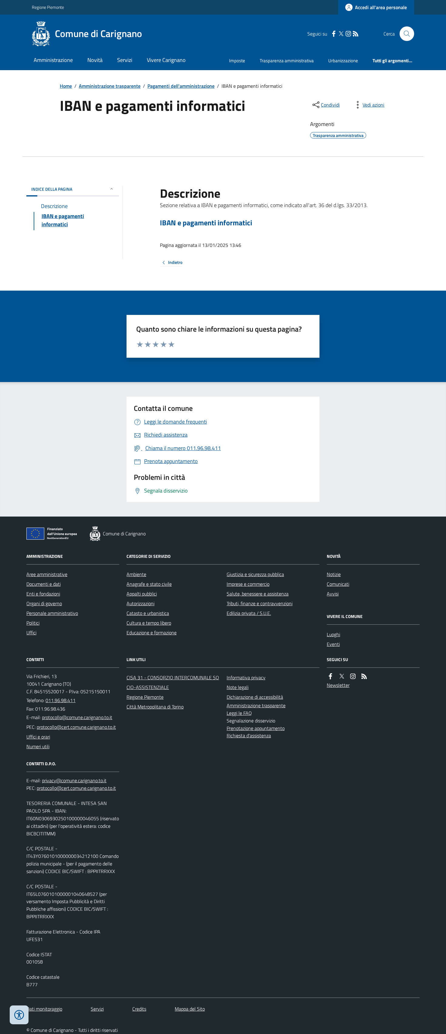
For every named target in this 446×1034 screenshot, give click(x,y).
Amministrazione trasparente (109, 86)
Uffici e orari (38, 736)
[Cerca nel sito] (404, 33)
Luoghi (333, 634)
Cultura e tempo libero (149, 622)
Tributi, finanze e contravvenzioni (259, 603)
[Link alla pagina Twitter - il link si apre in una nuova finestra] (341, 34)
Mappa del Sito (190, 1008)
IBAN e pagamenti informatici (206, 222)
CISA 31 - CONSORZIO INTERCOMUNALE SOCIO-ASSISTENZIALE (173, 682)
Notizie (334, 574)
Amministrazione (53, 60)
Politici (32, 622)
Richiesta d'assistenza (249, 735)
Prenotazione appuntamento (256, 728)
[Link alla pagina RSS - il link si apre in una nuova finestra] (355, 34)
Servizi (124, 60)
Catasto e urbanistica (148, 613)
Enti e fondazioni (43, 593)
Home (66, 86)
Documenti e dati (43, 584)
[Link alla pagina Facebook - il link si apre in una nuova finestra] (333, 34)
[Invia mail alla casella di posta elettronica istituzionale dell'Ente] (77, 717)
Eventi (333, 644)
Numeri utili (37, 746)
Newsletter (338, 685)
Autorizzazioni (140, 603)
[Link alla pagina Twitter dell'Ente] (341, 676)
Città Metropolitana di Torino (155, 706)
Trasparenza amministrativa (287, 60)
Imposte (237, 60)
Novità (95, 60)
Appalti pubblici (142, 593)
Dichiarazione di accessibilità (255, 697)
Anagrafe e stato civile (149, 584)
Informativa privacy (246, 677)
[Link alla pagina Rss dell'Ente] (364, 676)
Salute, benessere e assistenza (258, 593)
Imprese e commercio (248, 584)
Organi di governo (44, 603)
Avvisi (333, 593)
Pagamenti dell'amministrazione (181, 86)
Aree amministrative (46, 574)
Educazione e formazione (152, 632)
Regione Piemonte (48, 7)
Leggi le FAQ (239, 713)
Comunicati (338, 584)
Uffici (31, 632)
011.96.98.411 (61, 700)
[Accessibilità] (19, 1015)
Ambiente (136, 574)
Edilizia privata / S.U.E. (249, 613)
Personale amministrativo (52, 613)
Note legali (237, 687)
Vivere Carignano (166, 60)
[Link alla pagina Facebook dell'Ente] (330, 676)
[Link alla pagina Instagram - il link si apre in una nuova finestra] (348, 34)
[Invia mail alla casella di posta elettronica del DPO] (74, 780)
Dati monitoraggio (44, 1008)
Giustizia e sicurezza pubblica (255, 574)
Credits (139, 1008)
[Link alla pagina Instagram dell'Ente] (352, 676)
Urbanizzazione (343, 60)
